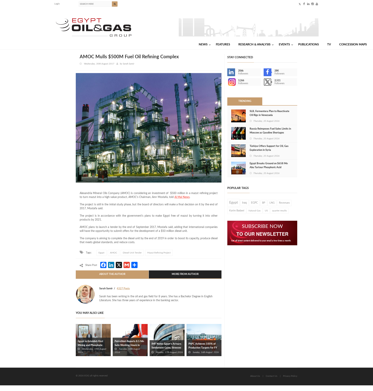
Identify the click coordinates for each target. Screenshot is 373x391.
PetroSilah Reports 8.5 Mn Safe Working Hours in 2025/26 (129, 345)
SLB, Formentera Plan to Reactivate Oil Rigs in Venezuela (269, 113)
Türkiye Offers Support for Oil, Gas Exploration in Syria (269, 148)
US (266, 210)
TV (329, 44)
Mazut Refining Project (159, 253)
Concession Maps (353, 44)
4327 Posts (123, 288)
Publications (308, 44)
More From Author (185, 274)
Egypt (101, 253)
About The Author (112, 274)
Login (57, 4)
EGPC (254, 202)
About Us (255, 376)
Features (223, 44)
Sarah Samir (128, 64)
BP (263, 203)
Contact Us (271, 376)
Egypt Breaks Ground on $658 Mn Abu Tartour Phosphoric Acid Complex (269, 167)
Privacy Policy (290, 376)
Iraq (244, 202)
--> (227, 82)
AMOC (113, 253)
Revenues (284, 203)
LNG (272, 203)
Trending (244, 101)
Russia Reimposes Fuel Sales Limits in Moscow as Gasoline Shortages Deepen (270, 133)
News (203, 44)
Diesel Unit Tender (132, 253)
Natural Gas (254, 210)
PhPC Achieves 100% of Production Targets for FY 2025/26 (202, 348)
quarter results (279, 210)
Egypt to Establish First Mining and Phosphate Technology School (90, 345)
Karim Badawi (236, 210)
